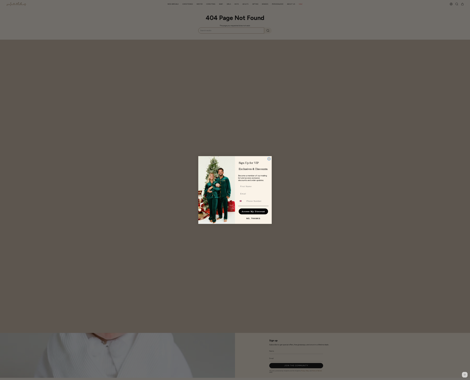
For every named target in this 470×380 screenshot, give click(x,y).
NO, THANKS (253, 218)
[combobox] (241, 201)
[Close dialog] (269, 158)
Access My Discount (253, 211)
